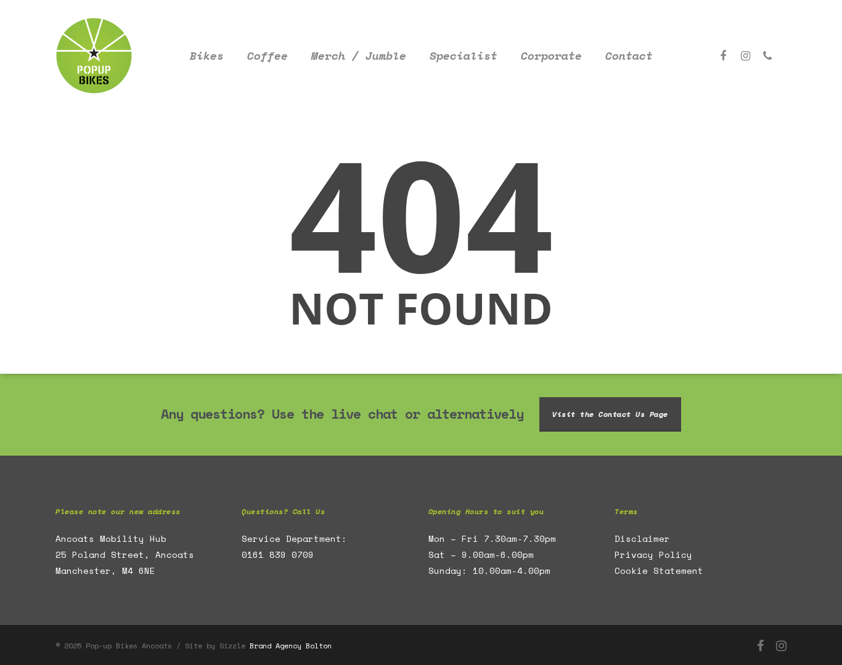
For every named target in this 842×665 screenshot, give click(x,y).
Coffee (267, 55)
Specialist (463, 55)
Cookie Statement (659, 570)
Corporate (551, 55)
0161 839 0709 (278, 554)
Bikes (207, 55)
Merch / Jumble (358, 55)
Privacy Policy (653, 554)
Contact (629, 55)
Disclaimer (642, 538)
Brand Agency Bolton (291, 645)
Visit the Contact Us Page (610, 414)
